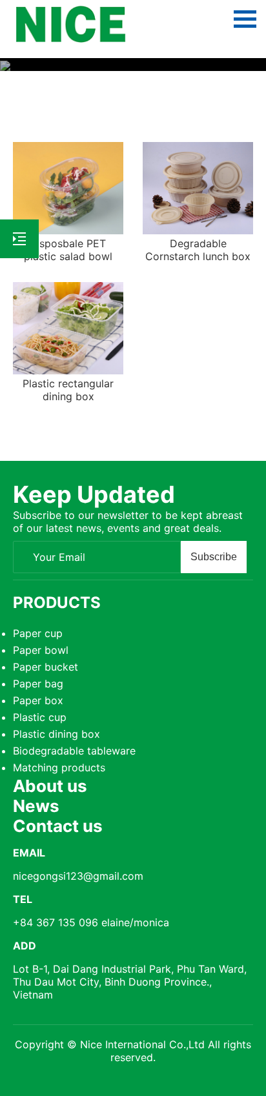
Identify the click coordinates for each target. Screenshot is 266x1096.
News (36, 806)
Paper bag (38, 683)
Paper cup (38, 633)
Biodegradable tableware (74, 750)
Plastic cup (39, 717)
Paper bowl (40, 650)
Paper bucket (45, 666)
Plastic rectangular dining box (68, 390)
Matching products (59, 767)
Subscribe (213, 556)
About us (50, 786)
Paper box (38, 700)
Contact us (58, 826)
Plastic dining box (56, 733)
